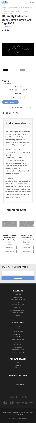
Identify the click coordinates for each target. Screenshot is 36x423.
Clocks (18, 329)
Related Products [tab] (16, 210)
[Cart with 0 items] (30, 2)
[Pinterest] (17, 113)
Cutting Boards (18, 331)
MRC (18, 363)
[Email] (7, 113)
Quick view (9, 247)
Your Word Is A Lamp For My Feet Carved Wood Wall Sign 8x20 (26, 239)
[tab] (18, 123)
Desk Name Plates (18, 334)
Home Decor (18, 342)
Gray (27, 90)
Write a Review (8, 27)
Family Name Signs (18, 339)
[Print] (10, 113)
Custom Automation (18, 300)
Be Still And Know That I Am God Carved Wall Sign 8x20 (9, 239)
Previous (2, 225)
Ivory (19, 90)
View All (18, 368)
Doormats (18, 337)
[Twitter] (14, 113)
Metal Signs (18, 344)
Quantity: (18, 93)
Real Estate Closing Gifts (18, 310)
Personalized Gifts (18, 350)
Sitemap (18, 315)
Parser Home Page (18, 305)
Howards (18, 365)
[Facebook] (3, 113)
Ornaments (18, 347)
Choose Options (9, 251)
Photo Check (18, 307)
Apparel (18, 326)
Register (21, 313)
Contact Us (18, 297)
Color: (18, 87)
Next (33, 225)
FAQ (18, 302)
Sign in (14, 313)
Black (11, 90)
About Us (18, 294)
